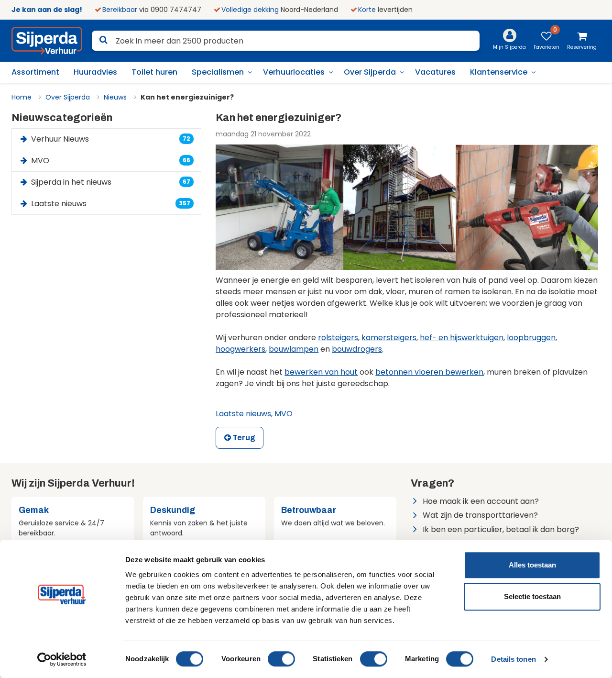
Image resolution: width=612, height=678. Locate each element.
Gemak (34, 510)
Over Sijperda (370, 72)
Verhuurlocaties (294, 72)
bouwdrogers (357, 349)
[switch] (281, 659)
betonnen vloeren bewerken (429, 372)
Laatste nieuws (243, 413)
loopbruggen (531, 337)
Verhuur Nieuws (110, 138)
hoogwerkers (240, 349)
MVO (283, 413)
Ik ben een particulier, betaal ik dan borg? (501, 529)
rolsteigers (338, 337)
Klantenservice (498, 72)
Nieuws (115, 97)
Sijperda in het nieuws (110, 182)
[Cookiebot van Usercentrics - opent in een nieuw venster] (62, 659)
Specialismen (218, 72)
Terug (243, 437)
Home (21, 97)
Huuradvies (95, 72)
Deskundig (172, 510)
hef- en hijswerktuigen (461, 337)
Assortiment (35, 72)
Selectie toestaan (532, 596)
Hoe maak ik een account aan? (481, 501)
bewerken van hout (321, 372)
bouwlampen (293, 349)
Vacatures (435, 72)
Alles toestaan (532, 565)
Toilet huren (154, 72)
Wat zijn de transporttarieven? (480, 515)
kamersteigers (388, 337)
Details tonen (513, 659)
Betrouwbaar (308, 510)
